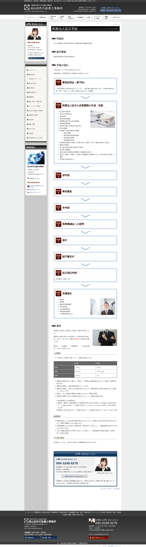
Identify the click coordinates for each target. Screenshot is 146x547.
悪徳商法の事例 (33, 115)
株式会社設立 (53, 17)
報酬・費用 (107, 17)
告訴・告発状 (117, 512)
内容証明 (31, 119)
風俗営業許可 (71, 17)
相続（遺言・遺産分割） (36, 101)
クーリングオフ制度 (97, 17)
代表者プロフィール (35, 79)
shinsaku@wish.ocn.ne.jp (37, 186)
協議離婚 (80, 17)
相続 (88, 17)
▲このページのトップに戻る (110, 488)
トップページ (31, 17)
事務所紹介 (42, 17)
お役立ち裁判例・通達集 (36, 110)
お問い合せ (116, 17)
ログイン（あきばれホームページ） (112, 546)
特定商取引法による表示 (36, 138)
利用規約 (31, 133)
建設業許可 (62, 17)
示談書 (65, 514)
